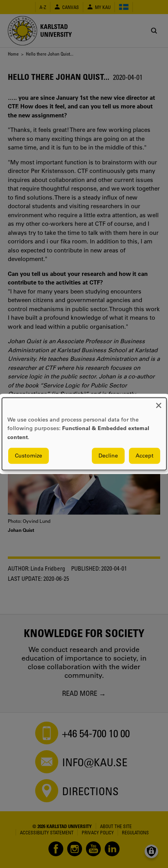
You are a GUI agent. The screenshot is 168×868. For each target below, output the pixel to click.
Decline (108, 455)
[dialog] (84, 434)
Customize (28, 455)
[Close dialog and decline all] (158, 402)
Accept (145, 455)
